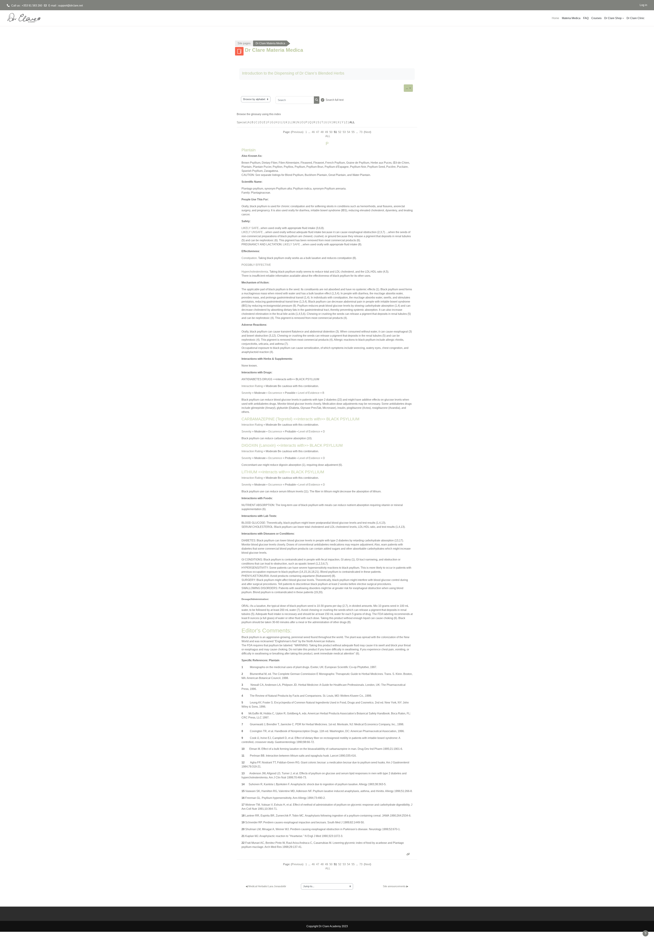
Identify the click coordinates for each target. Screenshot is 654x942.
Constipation (249, 258)
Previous (297, 132)
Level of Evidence (309, 392)
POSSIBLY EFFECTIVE (256, 264)
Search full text (335, 99)
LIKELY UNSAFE (252, 232)
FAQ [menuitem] (586, 18)
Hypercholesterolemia (255, 271)
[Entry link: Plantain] (408, 854)
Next (367, 132)
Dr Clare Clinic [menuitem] (635, 18)
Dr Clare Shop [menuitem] (613, 18)
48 (322, 132)
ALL (327, 136)
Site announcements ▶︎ (395, 886)
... (409, 87)
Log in (643, 5)
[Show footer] (645, 933)
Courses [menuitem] (596, 18)
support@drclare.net (70, 5)
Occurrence (275, 392)
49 (326, 132)
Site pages (244, 43)
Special (241, 122)
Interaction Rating (252, 386)
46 (313, 132)
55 (353, 132)
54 (348, 132)
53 (344, 132)
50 (330, 132)
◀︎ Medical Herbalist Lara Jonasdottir (266, 886)
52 (339, 132)
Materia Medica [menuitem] (571, 18)
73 (360, 132)
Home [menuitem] (555, 18)
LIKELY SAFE (250, 228)
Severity (246, 392)
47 (317, 132)
